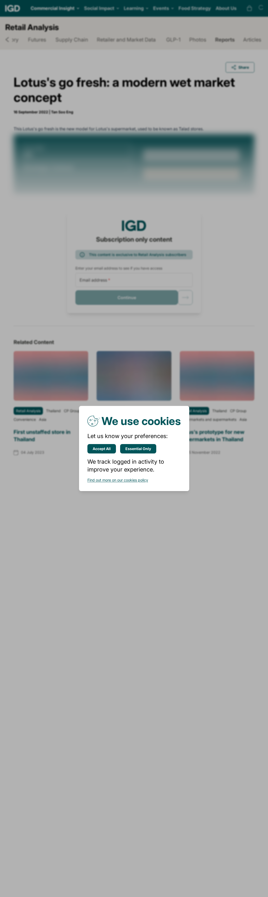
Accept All (102, 448)
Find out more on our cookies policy (117, 480)
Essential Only (138, 448)
